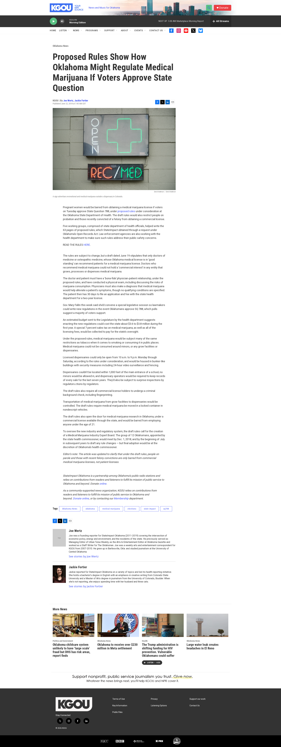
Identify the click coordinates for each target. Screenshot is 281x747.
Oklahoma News (60, 45)
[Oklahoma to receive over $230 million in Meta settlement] (118, 625)
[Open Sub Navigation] (69, 30)
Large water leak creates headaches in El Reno (203, 646)
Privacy (154, 699)
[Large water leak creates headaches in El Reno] (207, 625)
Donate (223, 7)
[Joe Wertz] (59, 538)
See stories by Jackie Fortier (86, 586)
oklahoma (90, 509)
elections (132, 509)
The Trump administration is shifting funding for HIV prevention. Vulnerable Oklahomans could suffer (160, 650)
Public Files (117, 712)
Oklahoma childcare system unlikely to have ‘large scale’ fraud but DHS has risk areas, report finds (71, 650)
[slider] (66, 21)
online (102, 483)
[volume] (62, 21)
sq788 (166, 509)
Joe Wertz (68, 100)
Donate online (81, 498)
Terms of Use (118, 699)
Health (145, 641)
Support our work (197, 699)
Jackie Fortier (81, 100)
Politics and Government (63, 641)
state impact (150, 509)
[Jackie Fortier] (59, 574)
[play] (53, 21)
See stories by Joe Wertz (83, 556)
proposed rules (126, 211)
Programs (92, 30)
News (76, 30)
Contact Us (156, 30)
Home (53, 30)
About (124, 30)
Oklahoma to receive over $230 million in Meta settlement (117, 646)
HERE (87, 244)
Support (109, 30)
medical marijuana (111, 509)
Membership (121, 498)
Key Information (119, 706)
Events (138, 30)
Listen (63, 30)
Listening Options (159, 706)
